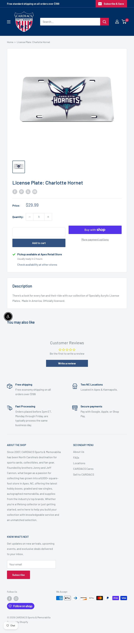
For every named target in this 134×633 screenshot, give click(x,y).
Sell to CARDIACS (83, 474)
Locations (79, 463)
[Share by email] (34, 191)
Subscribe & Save (114, 3)
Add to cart (39, 242)
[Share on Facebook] (14, 191)
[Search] (104, 22)
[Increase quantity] (48, 217)
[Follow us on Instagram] (16, 598)
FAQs (76, 457)
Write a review (67, 363)
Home (10, 42)
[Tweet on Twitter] (28, 191)
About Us (78, 451)
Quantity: (18, 216)
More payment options (95, 239)
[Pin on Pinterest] (21, 191)
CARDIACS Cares (83, 468)
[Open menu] (8, 21)
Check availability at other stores (37, 264)
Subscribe (18, 574)
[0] (124, 22)
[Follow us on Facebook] (9, 598)
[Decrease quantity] (29, 217)
